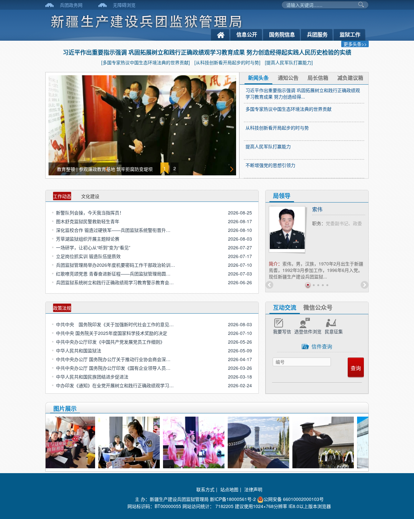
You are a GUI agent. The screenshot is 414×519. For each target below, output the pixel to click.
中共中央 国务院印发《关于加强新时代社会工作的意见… (115, 324)
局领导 (281, 196)
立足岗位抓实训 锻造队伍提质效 (88, 256)
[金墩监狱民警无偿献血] (83, 441)
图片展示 (65, 408)
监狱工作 (350, 34)
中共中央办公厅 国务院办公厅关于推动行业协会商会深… (113, 359)
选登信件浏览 (307, 331)
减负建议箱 (350, 77)
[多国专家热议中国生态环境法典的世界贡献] (145, 62)
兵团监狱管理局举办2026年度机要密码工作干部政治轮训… (115, 265)
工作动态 (62, 196)
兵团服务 (317, 34)
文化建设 (90, 196)
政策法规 (62, 308)
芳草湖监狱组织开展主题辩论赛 (87, 238)
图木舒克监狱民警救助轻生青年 (87, 221)
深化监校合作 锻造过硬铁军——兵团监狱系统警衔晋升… (113, 230)
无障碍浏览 (124, 5)
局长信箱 (318, 77)
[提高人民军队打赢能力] (289, 62)
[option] (142, 125)
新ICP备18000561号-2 (233, 499)
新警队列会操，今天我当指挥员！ (90, 212)
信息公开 (246, 34)
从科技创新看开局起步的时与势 (277, 127)
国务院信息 (282, 34)
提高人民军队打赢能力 (268, 146)
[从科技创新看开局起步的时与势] (227, 62)
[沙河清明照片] (342, 441)
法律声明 (253, 489)
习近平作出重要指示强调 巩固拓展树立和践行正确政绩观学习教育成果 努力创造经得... (302, 93)
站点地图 (229, 489)
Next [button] (232, 169)
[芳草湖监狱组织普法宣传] (148, 441)
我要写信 (282, 331)
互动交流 (284, 307)
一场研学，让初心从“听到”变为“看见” (93, 247)
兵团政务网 (71, 5)
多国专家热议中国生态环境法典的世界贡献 (288, 109)
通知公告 (288, 77)
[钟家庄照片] (278, 441)
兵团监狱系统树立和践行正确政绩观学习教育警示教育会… (115, 282)
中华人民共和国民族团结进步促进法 (92, 376)
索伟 (317, 209)
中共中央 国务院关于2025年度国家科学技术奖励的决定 (111, 333)
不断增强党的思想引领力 (270, 165)
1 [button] (164, 168)
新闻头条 (258, 77)
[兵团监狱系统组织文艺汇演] (213, 441)
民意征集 (334, 331)
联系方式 (205, 489)
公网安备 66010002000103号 (294, 499)
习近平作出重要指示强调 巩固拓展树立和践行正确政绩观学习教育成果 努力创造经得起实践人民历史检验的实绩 (207, 52)
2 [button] (174, 168)
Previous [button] (107, 169)
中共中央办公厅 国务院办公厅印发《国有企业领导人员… (113, 368)
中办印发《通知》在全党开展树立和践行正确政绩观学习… (115, 385)
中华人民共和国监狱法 (78, 350)
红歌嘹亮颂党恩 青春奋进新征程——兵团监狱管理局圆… (113, 273)
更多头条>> (355, 44)
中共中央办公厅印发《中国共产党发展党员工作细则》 (110, 341)
